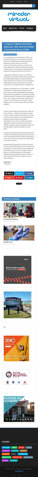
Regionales (30, 28)
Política (21, 28)
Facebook (19, 1)
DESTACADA (14, 460)
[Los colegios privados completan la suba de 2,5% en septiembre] (19, 210)
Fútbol (14, 447)
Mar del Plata (13, 28)
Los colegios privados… (11, 219)
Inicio (4, 28)
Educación (25, 34)
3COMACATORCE (19, 471)
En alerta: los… (8, 242)
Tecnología (16, 39)
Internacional (15, 34)
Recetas (21, 447)
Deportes (6, 39)
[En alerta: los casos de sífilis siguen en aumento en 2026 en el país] (19, 232)
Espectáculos (17, 457)
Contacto (12, 1)
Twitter (25, 1)
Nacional (5, 34)
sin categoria (28, 457)
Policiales (15, 451)
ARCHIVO (6, 54)
